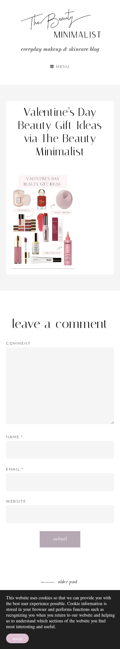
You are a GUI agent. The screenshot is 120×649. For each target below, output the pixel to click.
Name (14, 436)
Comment (18, 343)
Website (16, 501)
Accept (17, 638)
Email (15, 469)
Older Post (67, 582)
